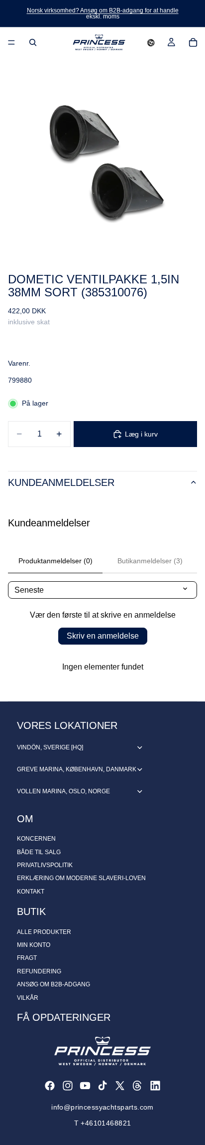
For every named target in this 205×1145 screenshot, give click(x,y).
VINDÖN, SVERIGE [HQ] (50, 747)
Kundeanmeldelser (61, 482)
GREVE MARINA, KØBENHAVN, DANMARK (76, 769)
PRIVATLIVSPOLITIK (45, 865)
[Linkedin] (155, 1086)
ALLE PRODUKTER (44, 931)
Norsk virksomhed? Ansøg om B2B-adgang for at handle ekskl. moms (103, 13)
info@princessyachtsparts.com (102, 1107)
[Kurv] (193, 42)
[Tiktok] (102, 1086)
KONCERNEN (36, 838)
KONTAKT (30, 891)
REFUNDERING (39, 971)
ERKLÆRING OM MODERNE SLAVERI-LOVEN (81, 878)
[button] (151, 42)
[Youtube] (85, 1086)
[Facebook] (50, 1086)
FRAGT (27, 957)
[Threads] (137, 1086)
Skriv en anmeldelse (103, 636)
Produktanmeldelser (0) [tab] (55, 561)
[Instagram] (68, 1086)
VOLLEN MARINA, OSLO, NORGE (63, 791)
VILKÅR (27, 997)
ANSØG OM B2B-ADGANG (53, 984)
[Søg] (33, 42)
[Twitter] (120, 1086)
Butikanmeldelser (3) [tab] (150, 561)
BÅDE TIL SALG (39, 852)
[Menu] (11, 42)
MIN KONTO (33, 944)
